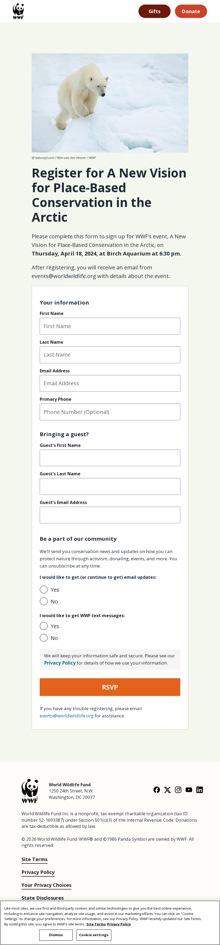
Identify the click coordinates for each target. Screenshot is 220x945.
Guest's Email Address (63, 502)
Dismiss (56, 934)
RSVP (110, 687)
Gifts (155, 11)
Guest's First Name (60, 445)
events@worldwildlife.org (67, 716)
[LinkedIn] (199, 790)
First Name (52, 313)
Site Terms (34, 859)
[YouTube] (189, 790)
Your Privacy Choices (46, 885)
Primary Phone (55, 399)
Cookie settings (93, 934)
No (54, 601)
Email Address (55, 371)
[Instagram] (178, 790)
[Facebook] (156, 790)
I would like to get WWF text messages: (82, 615)
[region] (110, 922)
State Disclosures (42, 898)
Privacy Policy (60, 663)
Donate (191, 11)
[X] (167, 790)
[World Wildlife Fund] (29, 790)
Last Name (51, 342)
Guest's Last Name (60, 474)
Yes (55, 589)
